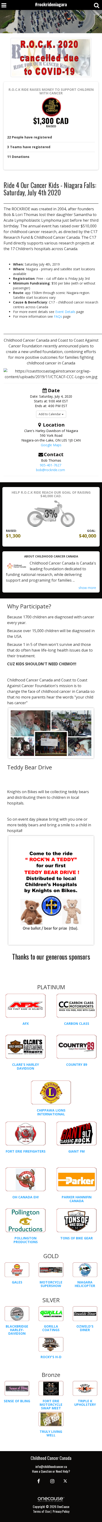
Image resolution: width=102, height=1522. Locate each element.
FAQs (58, 316)
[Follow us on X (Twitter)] (65, 1480)
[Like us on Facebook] (37, 1480)
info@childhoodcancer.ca (51, 1466)
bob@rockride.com (50, 470)
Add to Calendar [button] (50, 414)
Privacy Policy (61, 1511)
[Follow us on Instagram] (51, 1480)
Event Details (65, 311)
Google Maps (51, 445)
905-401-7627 (50, 465)
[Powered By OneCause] (51, 1498)
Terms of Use (41, 1511)
